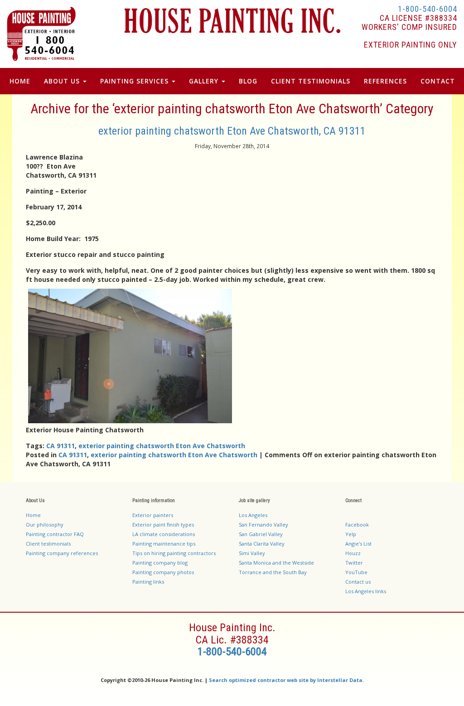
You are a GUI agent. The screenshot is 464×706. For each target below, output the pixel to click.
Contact (437, 81)
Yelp (350, 534)
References (385, 81)
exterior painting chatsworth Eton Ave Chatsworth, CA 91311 (232, 131)
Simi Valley (252, 553)
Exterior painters (152, 515)
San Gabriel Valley (261, 534)
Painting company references (62, 553)
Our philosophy (44, 524)
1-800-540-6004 (427, 9)
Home (20, 81)
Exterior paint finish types (163, 524)
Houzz (353, 553)
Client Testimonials (310, 81)
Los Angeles (253, 515)
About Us (63, 81)
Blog (248, 81)
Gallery (205, 81)
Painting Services (135, 81)
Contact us (358, 581)
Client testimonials (48, 543)
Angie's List (358, 543)
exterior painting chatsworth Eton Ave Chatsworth (161, 445)
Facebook (357, 524)
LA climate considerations (163, 534)
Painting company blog (160, 562)
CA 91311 (60, 445)
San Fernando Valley (263, 524)
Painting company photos (163, 572)
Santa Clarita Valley (262, 543)
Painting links (148, 581)
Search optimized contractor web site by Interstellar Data (285, 680)
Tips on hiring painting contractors (174, 553)
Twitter (354, 562)
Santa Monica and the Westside (276, 562)
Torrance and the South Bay (273, 572)
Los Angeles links (365, 591)
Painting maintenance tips (163, 543)
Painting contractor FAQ (55, 534)
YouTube (356, 572)
